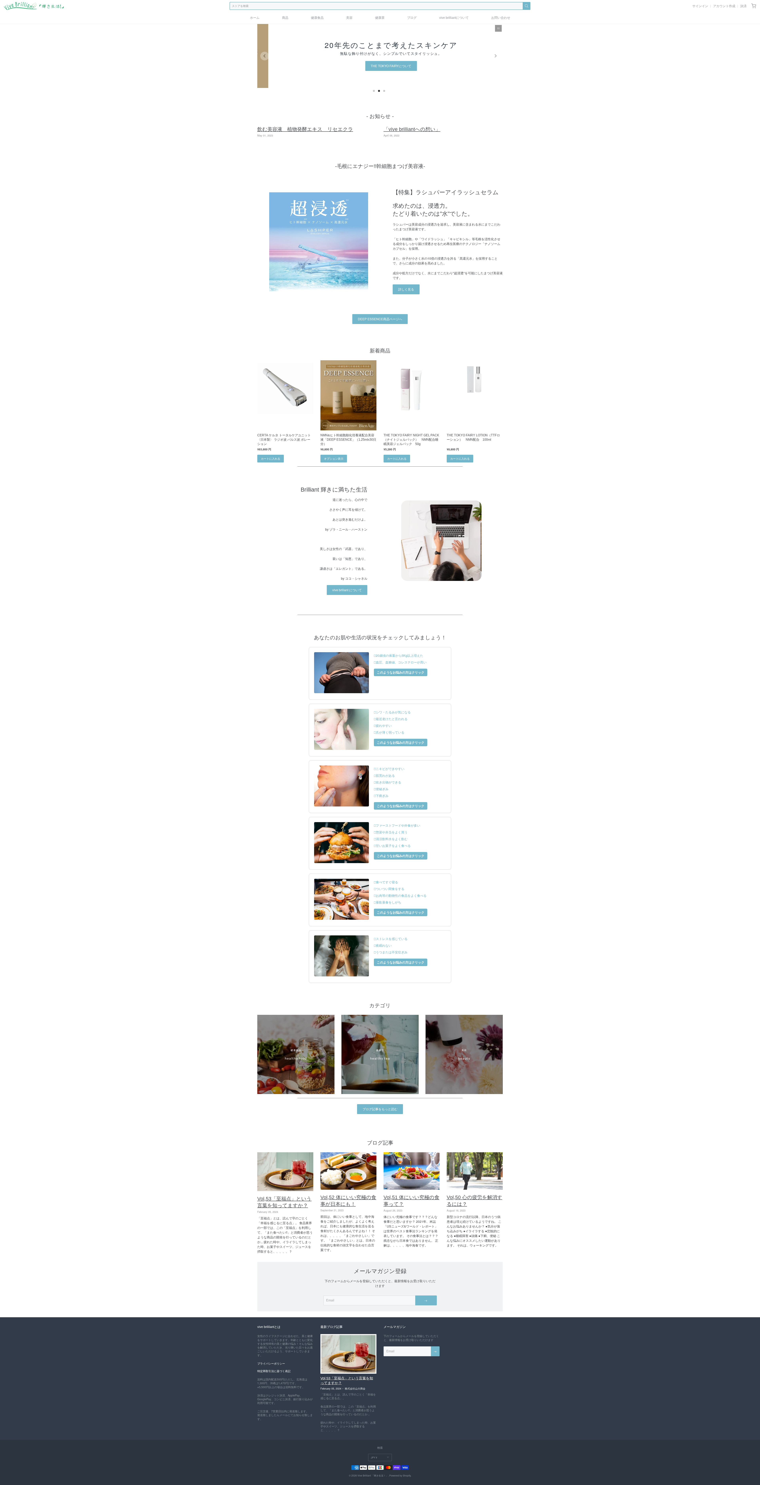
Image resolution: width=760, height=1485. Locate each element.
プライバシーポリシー (271, 1363)
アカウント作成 (724, 6)
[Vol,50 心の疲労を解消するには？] (475, 1171)
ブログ (412, 17)
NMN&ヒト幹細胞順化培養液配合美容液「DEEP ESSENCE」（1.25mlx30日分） (348, 440)
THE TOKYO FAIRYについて (380, 66)
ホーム (254, 17)
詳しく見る (406, 289)
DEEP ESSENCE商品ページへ (380, 319)
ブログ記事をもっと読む (380, 1109)
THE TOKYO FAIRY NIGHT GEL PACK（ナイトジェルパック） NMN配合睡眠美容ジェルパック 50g (411, 440)
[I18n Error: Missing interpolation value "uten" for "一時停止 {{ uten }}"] (498, 28)
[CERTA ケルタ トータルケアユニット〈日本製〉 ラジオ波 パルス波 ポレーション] (285, 388)
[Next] (495, 56)
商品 (285, 17)
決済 (743, 6)
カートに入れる (270, 458)
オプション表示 (333, 458)
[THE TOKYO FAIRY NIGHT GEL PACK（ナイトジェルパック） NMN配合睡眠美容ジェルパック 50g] (412, 388)
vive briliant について (347, 590)
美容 (349, 17)
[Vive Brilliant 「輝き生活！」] (34, 6)
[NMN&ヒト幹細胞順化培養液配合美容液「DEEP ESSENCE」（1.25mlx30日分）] (348, 395)
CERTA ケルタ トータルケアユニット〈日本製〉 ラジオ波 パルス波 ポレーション (284, 440)
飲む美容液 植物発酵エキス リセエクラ (305, 129)
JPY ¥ (374, 1457)
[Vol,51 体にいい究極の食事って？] (412, 1171)
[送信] (526, 6)
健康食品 (317, 17)
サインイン (700, 6)
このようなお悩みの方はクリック (400, 672)
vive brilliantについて (454, 17)
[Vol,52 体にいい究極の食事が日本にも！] (348, 1171)
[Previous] (264, 56)
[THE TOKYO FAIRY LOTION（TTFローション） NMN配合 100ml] (475, 379)
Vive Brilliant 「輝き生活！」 (372, 1475)
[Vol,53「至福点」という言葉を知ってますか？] (285, 1171)
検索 (380, 1448)
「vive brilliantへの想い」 (412, 129)
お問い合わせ (500, 17)
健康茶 (380, 17)
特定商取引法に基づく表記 (274, 1371)
